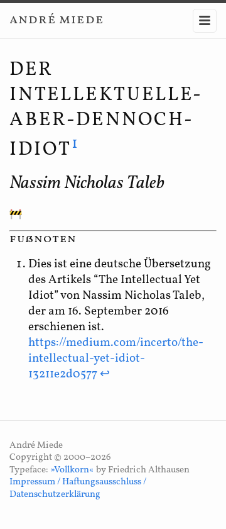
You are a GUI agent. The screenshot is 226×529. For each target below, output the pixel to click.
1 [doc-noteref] (76, 144)
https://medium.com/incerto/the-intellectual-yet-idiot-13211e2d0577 (115, 358)
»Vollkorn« (72, 470)
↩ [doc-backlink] (105, 374)
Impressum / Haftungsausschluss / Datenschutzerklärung (77, 488)
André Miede (56, 20)
